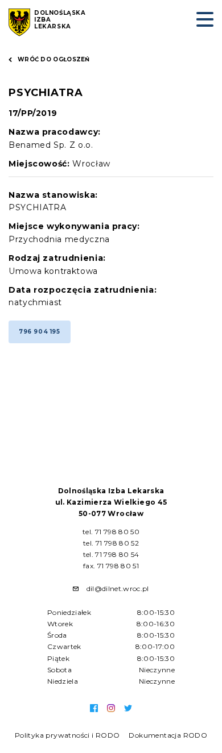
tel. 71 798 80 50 (111, 531)
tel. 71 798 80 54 (111, 554)
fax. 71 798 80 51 (111, 565)
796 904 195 (39, 331)
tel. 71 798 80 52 (111, 543)
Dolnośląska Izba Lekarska (60, 20)
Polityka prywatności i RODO (67, 735)
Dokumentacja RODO (168, 735)
